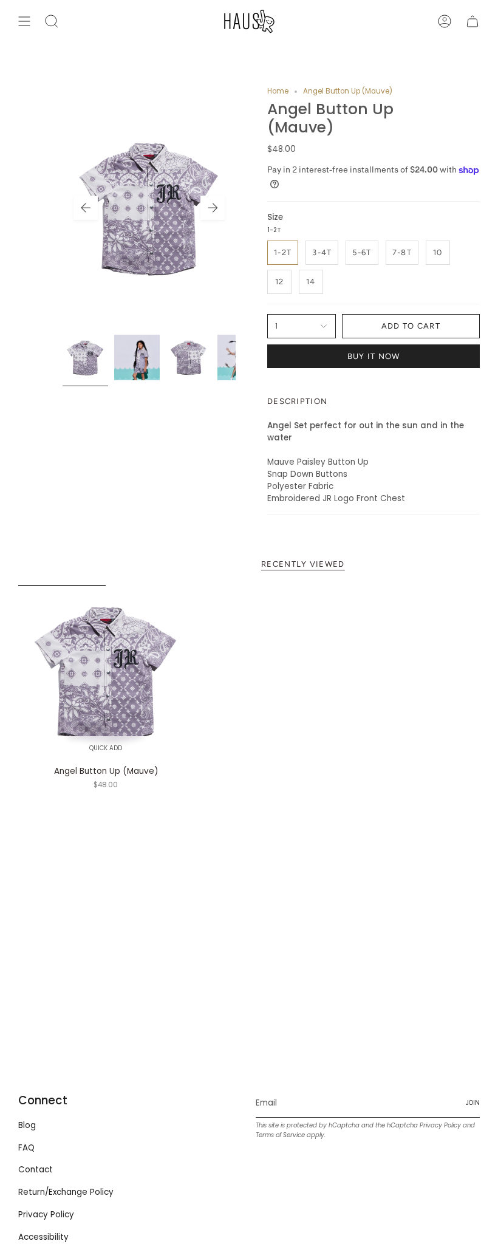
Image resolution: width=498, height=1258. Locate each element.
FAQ (26, 1148)
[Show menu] (24, 21)
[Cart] (472, 21)
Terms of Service (280, 1135)
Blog (27, 1125)
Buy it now (373, 356)
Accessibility (43, 1237)
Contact (35, 1169)
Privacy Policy (46, 1214)
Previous (85, 208)
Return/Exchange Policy (66, 1192)
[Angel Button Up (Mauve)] (106, 673)
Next (212, 208)
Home (277, 91)
